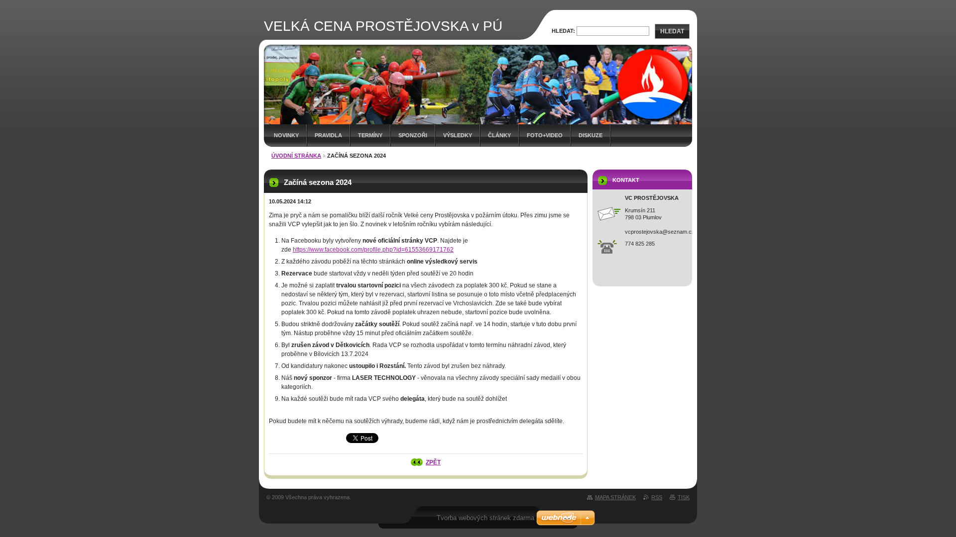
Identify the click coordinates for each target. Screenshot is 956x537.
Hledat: (563, 31)
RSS (656, 497)
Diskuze (590, 135)
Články (499, 135)
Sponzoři (412, 135)
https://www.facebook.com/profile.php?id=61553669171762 (373, 249)
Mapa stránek (615, 497)
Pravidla (328, 135)
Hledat (672, 31)
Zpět (433, 462)
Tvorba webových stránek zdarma (485, 518)
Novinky (286, 135)
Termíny (370, 135)
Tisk (684, 497)
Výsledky (457, 135)
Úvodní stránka (296, 156)
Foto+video (545, 135)
